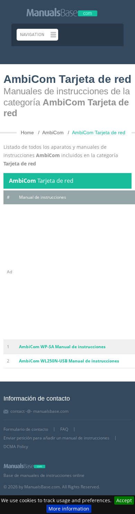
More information (68, 508)
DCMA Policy (15, 446)
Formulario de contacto (25, 429)
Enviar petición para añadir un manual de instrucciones (56, 438)
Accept (124, 500)
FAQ (64, 429)
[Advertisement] (67, 272)
